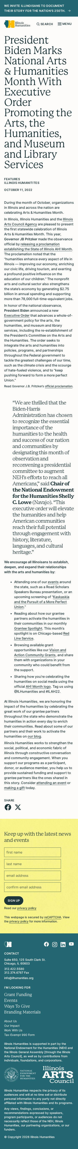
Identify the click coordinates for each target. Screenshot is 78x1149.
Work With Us (13, 1030)
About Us (10, 1021)
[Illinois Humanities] (17, 24)
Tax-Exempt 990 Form (19, 1035)
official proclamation (58, 386)
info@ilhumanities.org (18, 978)
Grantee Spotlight (28, 628)
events (53, 582)
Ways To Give (17, 1006)
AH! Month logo (38, 686)
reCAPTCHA (52, 917)
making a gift (14, 788)
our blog (34, 736)
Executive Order (17, 315)
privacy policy (26, 908)
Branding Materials (22, 1012)
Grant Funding (18, 994)
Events (10, 1000)
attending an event (51, 783)
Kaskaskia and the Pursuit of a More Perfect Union (41, 602)
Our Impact (12, 1025)
